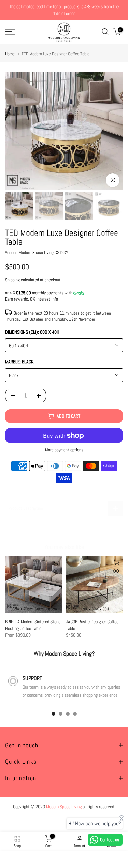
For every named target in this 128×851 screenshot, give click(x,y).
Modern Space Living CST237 (43, 252)
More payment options (64, 450)
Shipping (12, 280)
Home (10, 54)
